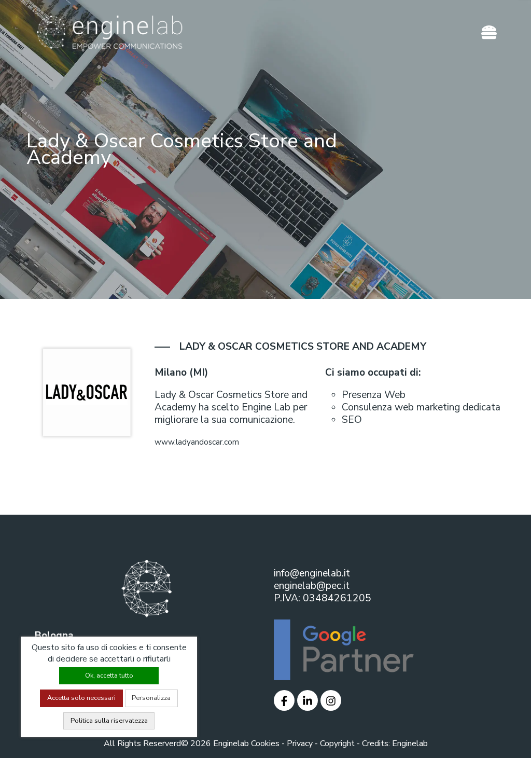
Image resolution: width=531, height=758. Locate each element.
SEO (352, 419)
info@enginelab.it (312, 573)
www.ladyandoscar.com (197, 441)
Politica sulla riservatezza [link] (109, 720)
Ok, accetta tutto (109, 675)
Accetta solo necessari (81, 697)
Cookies (265, 743)
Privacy (300, 743)
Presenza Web (374, 395)
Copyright (337, 743)
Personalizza (151, 697)
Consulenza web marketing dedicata (421, 407)
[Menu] (489, 32)
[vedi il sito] (284, 700)
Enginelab (410, 743)
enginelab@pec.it (312, 585)
